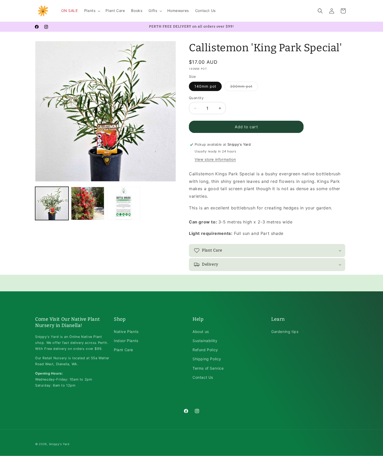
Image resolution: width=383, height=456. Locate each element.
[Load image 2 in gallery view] (87, 203)
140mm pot (205, 86)
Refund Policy (205, 350)
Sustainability (205, 340)
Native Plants (126, 331)
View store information (215, 159)
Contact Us (203, 377)
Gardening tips (284, 331)
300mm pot (244, 87)
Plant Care (123, 350)
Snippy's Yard (59, 444)
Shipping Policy (207, 359)
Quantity (196, 98)
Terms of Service (208, 368)
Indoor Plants (126, 340)
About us (201, 331)
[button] (92, 10)
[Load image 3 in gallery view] (123, 203)
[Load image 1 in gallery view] (52, 203)
